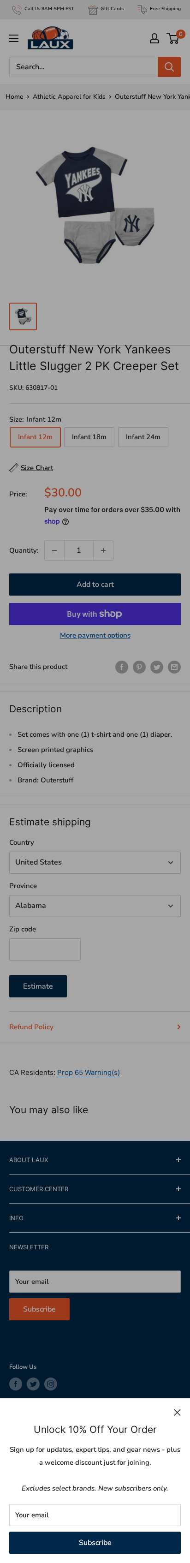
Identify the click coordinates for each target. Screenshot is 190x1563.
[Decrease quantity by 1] (54, 550)
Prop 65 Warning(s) (88, 1072)
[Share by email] (174, 667)
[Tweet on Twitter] (156, 667)
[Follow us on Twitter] (33, 1384)
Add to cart (95, 584)
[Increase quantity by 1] (103, 550)
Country (21, 842)
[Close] (177, 1412)
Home (15, 96)
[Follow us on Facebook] (15, 1384)
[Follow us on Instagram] (50, 1384)
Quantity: (24, 550)
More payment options (95, 635)
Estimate (38, 986)
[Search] (169, 67)
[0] (173, 38)
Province (23, 885)
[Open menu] (13, 38)
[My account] (154, 38)
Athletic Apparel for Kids (69, 96)
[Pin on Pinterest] (139, 667)
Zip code (22, 929)
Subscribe (95, 1543)
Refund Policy (31, 1027)
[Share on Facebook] (121, 667)
